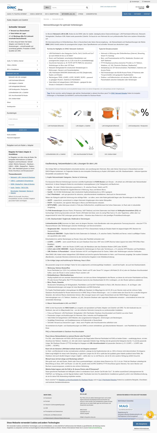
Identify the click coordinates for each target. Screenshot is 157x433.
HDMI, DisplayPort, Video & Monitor (23, 184)
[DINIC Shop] (23, 7)
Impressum (48, 398)
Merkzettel (147, 1)
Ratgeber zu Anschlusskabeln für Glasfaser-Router (76, 380)
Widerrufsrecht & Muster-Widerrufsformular (57, 418)
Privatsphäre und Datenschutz (54, 411)
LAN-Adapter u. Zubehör (16, 83)
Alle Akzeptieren (141, 424)
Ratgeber (137, 14)
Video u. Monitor (36, 14)
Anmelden (23, 130)
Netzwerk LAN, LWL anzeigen (17, 77)
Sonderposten (91, 14)
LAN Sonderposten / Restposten (18, 89)
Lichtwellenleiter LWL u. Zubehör (18, 92)
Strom (80, 14)
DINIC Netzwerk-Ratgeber (119, 93)
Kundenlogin (135, 1)
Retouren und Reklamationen (53, 415)
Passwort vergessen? (13, 138)
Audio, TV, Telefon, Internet (17, 14)
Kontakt (147, 14)
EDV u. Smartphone (52, 14)
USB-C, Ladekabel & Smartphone (22, 181)
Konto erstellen (11, 135)
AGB (46, 408)
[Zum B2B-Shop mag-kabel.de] (123, 406)
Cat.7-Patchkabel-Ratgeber (107, 380)
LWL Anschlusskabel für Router (18, 95)
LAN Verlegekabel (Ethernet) (17, 86)
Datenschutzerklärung (95, 428)
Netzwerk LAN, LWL (68, 14)
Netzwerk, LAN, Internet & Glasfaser (23, 177)
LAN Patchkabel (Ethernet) (17, 80)
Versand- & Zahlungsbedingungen (55, 404)
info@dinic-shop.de (89, 417)
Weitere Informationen (141, 428)
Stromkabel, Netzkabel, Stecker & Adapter (22, 192)
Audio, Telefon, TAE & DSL (20, 187)
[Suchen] (87, 8)
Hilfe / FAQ (127, 14)
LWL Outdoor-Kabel (14, 98)
